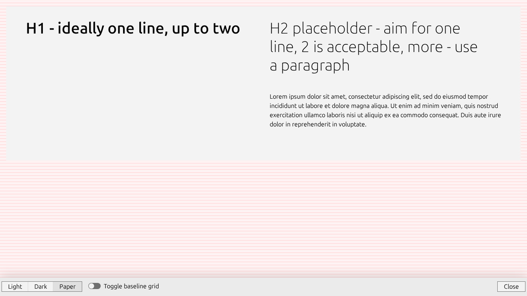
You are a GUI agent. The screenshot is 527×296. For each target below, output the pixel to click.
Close (511, 286)
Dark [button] (40, 286)
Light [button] (15, 286)
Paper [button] (67, 286)
